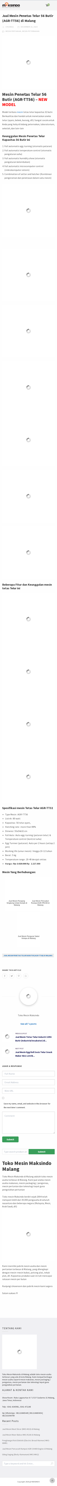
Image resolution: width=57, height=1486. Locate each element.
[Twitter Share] (11, 975)
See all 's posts (28, 1023)
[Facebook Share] (4, 975)
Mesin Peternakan (30, 31)
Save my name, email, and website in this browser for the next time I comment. (27, 1105)
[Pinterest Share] (18, 975)
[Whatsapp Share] (25, 975)
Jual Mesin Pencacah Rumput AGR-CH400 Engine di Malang (27, 1448)
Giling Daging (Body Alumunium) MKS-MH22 (20, 1454)
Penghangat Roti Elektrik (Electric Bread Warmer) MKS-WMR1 (26, 1441)
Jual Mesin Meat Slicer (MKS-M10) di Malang (21, 1429)
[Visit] (28, 996)
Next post (19, 1048)
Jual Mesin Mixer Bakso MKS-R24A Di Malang (21, 1434)
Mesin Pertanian (13, 31)
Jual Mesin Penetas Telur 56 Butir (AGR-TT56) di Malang (28, 955)
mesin (20, 112)
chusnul (9, 27)
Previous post (21, 1033)
